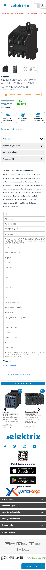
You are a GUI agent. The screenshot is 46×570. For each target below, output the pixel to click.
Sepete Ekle (33, 566)
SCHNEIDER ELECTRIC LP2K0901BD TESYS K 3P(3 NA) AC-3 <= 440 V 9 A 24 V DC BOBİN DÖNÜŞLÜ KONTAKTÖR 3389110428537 (34, 418)
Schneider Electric (32, 412)
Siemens (5, 412)
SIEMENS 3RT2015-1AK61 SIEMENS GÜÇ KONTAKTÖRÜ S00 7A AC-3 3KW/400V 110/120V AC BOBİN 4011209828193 (11, 417)
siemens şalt (27, 374)
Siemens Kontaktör (16, 374)
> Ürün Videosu (9, 366)
